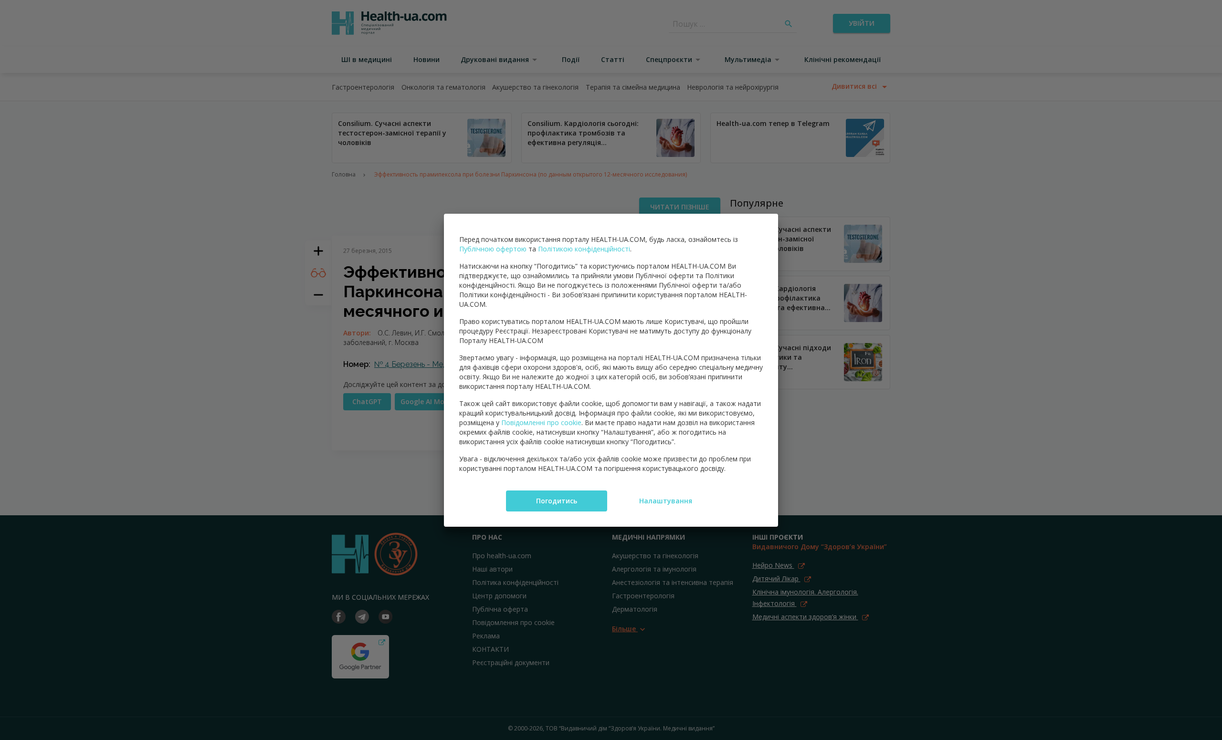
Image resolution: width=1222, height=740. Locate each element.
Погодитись (556, 500)
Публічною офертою (493, 248)
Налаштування (665, 500)
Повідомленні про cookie (541, 422)
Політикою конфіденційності (584, 248)
